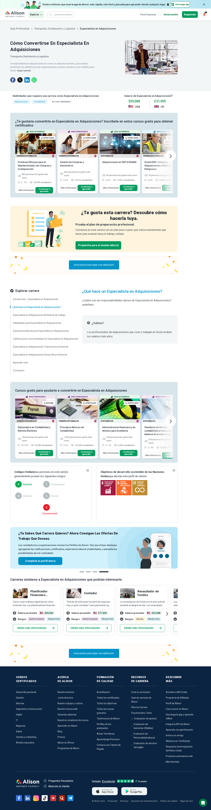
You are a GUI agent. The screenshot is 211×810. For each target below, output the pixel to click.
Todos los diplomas (107, 703)
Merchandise (172, 761)
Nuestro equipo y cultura (70, 703)
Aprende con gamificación (179, 729)
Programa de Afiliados (177, 697)
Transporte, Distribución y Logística (54, 28)
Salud (19, 731)
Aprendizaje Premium (108, 739)
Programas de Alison (68, 748)
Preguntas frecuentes (60, 780)
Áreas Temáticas (106, 733)
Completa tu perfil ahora (40, 561)
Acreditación (103, 692)
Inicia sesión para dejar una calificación (94, 265)
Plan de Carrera (139, 707)
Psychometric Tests (141, 713)
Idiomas (20, 703)
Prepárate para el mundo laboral (98, 245)
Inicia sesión (171, 14)
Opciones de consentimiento (144, 801)
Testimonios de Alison (108, 718)
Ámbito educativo (25, 742)
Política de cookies (169, 801)
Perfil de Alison (173, 703)
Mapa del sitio (186, 801)
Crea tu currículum (140, 692)
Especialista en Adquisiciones (98, 28)
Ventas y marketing (26, 737)
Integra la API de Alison (178, 724)
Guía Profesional (19, 28)
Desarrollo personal (26, 692)
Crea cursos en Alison (177, 709)
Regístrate (190, 14)
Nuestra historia (66, 692)
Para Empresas (148, 14)
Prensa (61, 737)
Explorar (34, 14)
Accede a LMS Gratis (176, 692)
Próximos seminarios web (179, 756)
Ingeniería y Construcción (29, 709)
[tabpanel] (94, 548)
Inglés (19, 714)
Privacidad (112, 801)
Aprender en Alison (67, 725)
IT (17, 720)
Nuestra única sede (67, 709)
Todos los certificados (108, 697)
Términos (124, 801)
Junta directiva (65, 697)
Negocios (21, 725)
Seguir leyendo (24, 71)
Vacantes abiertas (67, 714)
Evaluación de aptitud (145, 718)
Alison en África (66, 742)
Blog (60, 731)
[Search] (51, 15)
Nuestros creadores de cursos (73, 720)
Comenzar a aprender (44, 190)
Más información (26, 190)
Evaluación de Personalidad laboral (144, 735)
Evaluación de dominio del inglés (145, 745)
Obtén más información (31, 628)
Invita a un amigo (174, 735)
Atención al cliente (58, 786)
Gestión (20, 697)
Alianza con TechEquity (178, 741)
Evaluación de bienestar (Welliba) (143, 726)
